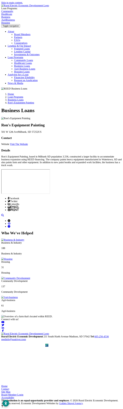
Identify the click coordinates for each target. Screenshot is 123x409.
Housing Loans (22, 71)
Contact (5, 389)
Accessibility (7, 397)
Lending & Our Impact (19, 46)
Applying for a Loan (18, 74)
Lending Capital (22, 51)
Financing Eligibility (24, 77)
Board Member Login (12, 394)
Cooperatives (20, 43)
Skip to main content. (12, 2)
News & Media (15, 83)
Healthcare (6, 14)
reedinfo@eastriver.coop (13, 339)
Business (5, 17)
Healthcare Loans (23, 63)
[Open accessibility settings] (6, 403)
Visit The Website (19, 144)
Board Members (22, 34)
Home (4, 386)
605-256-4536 (101, 336)
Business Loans (22, 66)
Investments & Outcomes (27, 54)
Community (7, 11)
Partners (18, 37)
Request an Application (26, 80)
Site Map (5, 391)
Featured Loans (22, 48)
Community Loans (23, 60)
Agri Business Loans (24, 68)
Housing (5, 22)
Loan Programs (15, 57)
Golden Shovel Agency (71, 403)
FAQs (17, 40)
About (11, 31)
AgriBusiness (8, 20)
